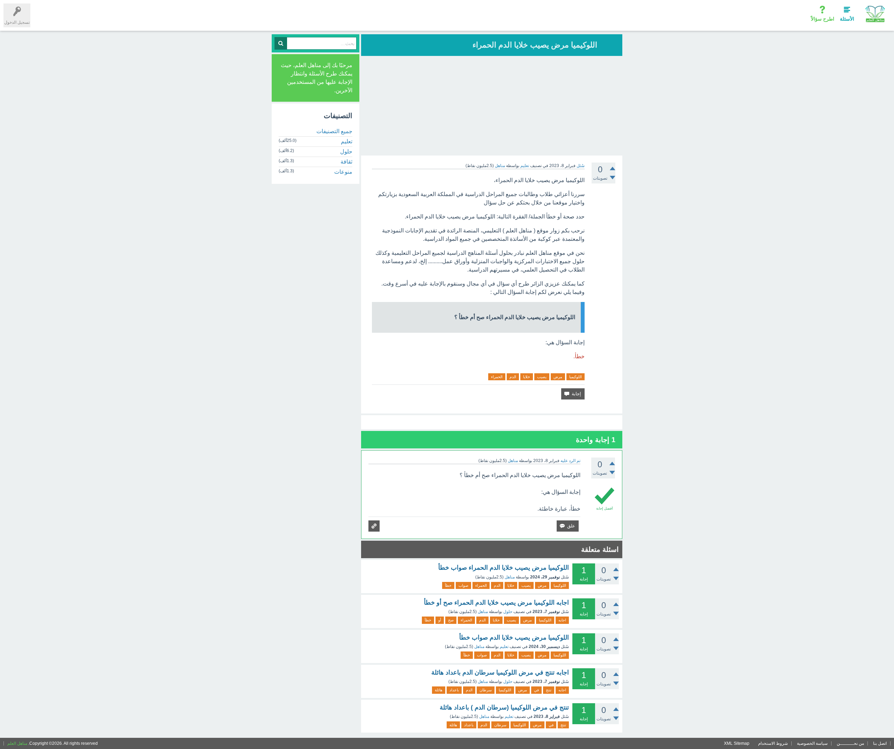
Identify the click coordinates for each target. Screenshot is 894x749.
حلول (507, 611)
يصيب (542, 377)
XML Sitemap (736, 743)
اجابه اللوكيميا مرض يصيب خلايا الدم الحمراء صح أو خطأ (496, 602)
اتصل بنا (880, 743)
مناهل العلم (17, 743)
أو (439, 620)
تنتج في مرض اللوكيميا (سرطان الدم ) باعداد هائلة (504, 707)
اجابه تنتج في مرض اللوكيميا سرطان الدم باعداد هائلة (500, 672)
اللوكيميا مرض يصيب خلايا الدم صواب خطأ (514, 637)
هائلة (438, 690)
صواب (463, 585)
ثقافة (346, 162)
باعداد (454, 690)
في (536, 690)
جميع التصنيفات (334, 131)
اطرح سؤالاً (822, 19)
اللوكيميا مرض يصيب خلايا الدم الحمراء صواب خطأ (503, 567)
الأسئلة (847, 19)
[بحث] (280, 43)
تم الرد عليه (570, 460)
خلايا (526, 377)
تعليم (524, 165)
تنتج (548, 690)
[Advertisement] (491, 107)
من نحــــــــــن (850, 743)
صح (451, 620)
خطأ (448, 585)
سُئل (581, 165)
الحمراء (497, 377)
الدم (513, 377)
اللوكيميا (575, 377)
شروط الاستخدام (773, 743)
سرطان (485, 690)
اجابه (562, 620)
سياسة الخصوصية (812, 743)
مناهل (510, 577)
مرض (558, 377)
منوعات (343, 172)
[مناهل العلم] (875, 13)
